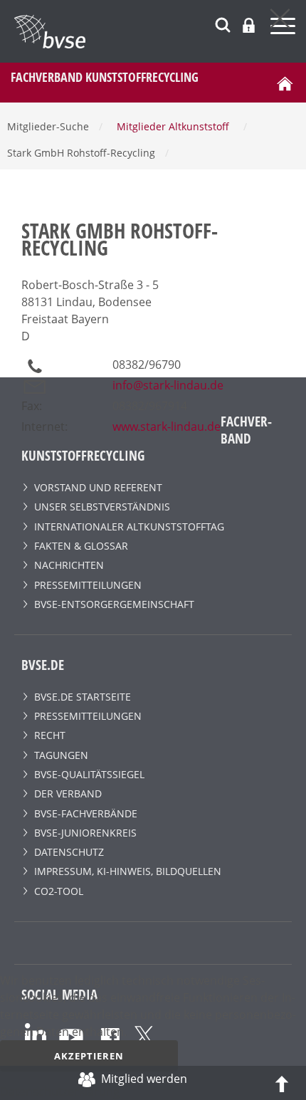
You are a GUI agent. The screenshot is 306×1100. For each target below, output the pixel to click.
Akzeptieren (89, 1055)
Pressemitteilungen (88, 585)
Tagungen (61, 755)
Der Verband (68, 793)
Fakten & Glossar (81, 545)
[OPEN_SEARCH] (223, 23)
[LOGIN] (249, 25)
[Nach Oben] (281, 1082)
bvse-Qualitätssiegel (89, 774)
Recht (49, 735)
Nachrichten (69, 565)
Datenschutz (69, 852)
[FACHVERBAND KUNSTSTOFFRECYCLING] (160, 31)
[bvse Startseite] (284, 82)
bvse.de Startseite (82, 696)
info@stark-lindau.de (167, 385)
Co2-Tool (58, 891)
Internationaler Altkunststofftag (129, 526)
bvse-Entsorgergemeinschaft (114, 604)
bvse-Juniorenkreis (85, 832)
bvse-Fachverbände (85, 813)
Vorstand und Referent (98, 487)
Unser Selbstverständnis (102, 506)
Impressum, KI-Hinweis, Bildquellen (127, 871)
